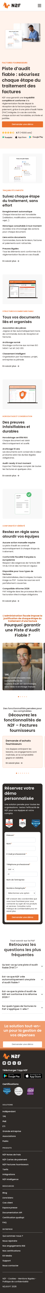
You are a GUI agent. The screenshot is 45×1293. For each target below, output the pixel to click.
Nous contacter (10, 1265)
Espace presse (9, 1207)
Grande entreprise (11, 1131)
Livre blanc (7, 1197)
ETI (3, 1126)
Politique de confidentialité (18, 908)
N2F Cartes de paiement (14, 1159)
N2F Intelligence (10, 1179)
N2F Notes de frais (11, 1154)
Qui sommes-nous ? (12, 1236)
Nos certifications (11, 1250)
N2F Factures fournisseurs (15, 1164)
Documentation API (12, 1212)
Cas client (7, 1202)
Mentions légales (26, 1278)
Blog (4, 1192)
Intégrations (8, 1174)
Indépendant (9, 1111)
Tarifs (5, 1169)
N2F (4, 1278)
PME (4, 1121)
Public (5, 1141)
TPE (4, 1116)
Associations (9, 1136)
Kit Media (7, 1255)
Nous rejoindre (9, 1240)
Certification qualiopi (13, 1217)
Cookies (12, 1278)
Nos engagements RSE (13, 1245)
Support (6, 1260)
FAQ (4, 1222)
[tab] (18, 696)
